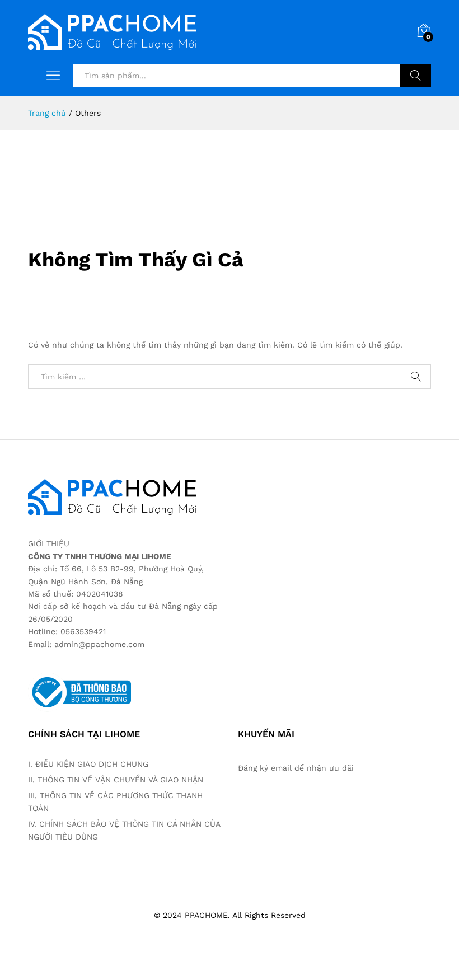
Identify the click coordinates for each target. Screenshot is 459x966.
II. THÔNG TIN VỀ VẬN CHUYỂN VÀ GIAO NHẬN (117, 779)
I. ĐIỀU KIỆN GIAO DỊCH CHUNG (88, 763)
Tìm (415, 75)
